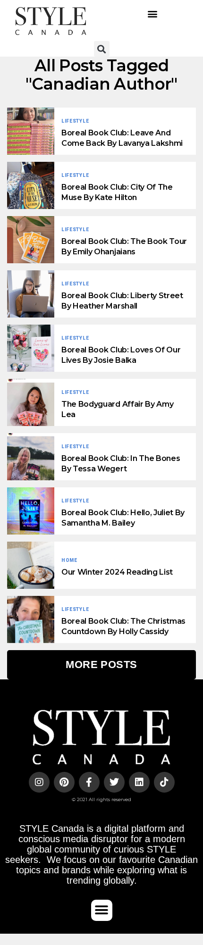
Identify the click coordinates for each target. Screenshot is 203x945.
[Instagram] (39, 782)
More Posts (101, 664)
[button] (152, 13)
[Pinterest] (64, 782)
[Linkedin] (139, 782)
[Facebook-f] (89, 782)
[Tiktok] (164, 782)
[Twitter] (114, 782)
